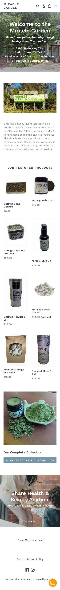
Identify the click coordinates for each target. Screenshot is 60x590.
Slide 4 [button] (34, 521)
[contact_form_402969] (53, 583)
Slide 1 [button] (26, 521)
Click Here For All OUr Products (30, 460)
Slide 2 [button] (29, 521)
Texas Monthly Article (30, 540)
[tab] (26, 521)
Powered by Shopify (44, 579)
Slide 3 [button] (31, 521)
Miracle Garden (11, 5)
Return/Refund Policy (30, 559)
